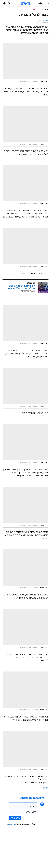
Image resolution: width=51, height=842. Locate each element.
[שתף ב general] (4, 3)
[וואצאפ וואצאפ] (9, 3)
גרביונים (45, 788)
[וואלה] (25, 3)
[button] (40, 3)
